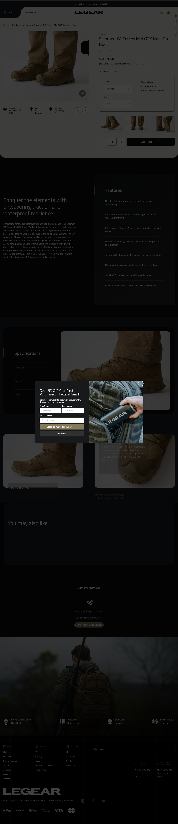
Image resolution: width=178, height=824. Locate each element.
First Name (44, 405)
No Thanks (61, 433)
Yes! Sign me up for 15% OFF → (62, 426)
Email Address (46, 415)
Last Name (67, 405)
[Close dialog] (140, 383)
